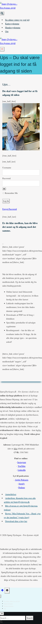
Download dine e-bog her (16, 521)
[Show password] (4, 189)
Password (6, 178)
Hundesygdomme (12, 27)
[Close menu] (0, 596)
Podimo (21, 487)
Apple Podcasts (21, 479)
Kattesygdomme (12, 23)
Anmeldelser (10, 494)
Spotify (22, 483)
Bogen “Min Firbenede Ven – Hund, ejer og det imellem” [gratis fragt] (22, 515)
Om (6, 31)
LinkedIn (22, 469)
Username (6, 167)
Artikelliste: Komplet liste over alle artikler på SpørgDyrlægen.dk (20, 500)
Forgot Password (9, 209)
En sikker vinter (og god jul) (17, 19)
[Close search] (2, 613)
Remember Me (11, 193)
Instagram (21, 462)
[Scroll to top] (2, 590)
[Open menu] (2, 49)
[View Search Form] (2, 13)
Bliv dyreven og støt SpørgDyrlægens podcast (21, 507)
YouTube (21, 466)
